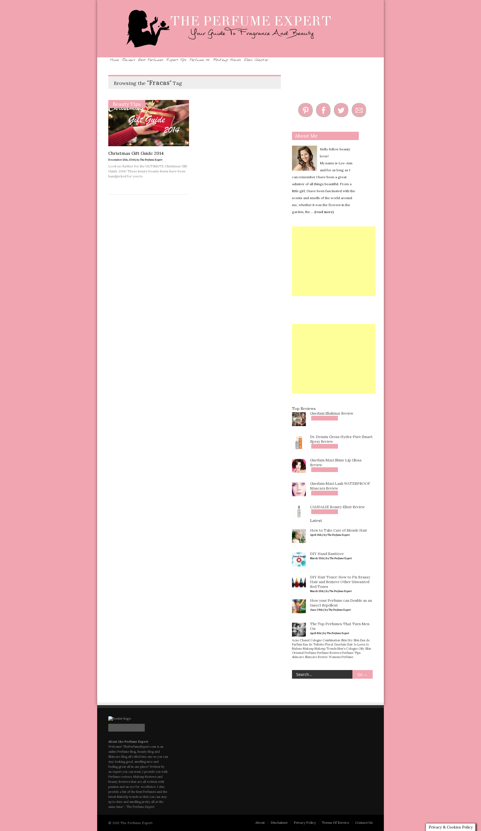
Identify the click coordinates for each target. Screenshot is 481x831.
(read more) (324, 211)
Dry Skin (353, 640)
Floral (329, 644)
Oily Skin (365, 648)
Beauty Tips (127, 103)
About (260, 822)
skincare (298, 656)
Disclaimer (279, 822)
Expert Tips (223, 59)
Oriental (298, 652)
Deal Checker (350, 59)
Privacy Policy (305, 822)
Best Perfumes (181, 59)
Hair (350, 644)
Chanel (305, 640)
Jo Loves (359, 644)
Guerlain (340, 644)
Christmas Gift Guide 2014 (136, 152)
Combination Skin (335, 640)
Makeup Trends (304, 59)
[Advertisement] (334, 260)
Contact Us (364, 822)
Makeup (308, 648)
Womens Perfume (341, 656)
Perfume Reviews (329, 652)
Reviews (145, 59)
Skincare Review (316, 656)
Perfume (310, 652)
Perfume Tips (351, 652)
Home (120, 59)
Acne (295, 640)
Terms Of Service (335, 822)
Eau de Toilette (313, 644)
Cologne (316, 640)
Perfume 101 (261, 59)
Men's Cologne (347, 648)
